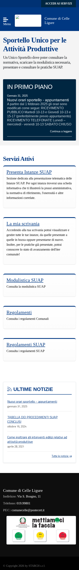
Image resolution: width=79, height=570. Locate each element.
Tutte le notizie (60, 456)
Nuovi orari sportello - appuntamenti (32, 401)
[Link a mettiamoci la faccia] (41, 530)
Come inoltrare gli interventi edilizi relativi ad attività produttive (37, 439)
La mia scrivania (23, 223)
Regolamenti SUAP (25, 344)
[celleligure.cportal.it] (28, 20)
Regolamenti (19, 312)
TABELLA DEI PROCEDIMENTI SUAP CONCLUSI (32, 419)
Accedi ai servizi (58, 3)
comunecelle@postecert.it (28, 510)
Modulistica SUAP (24, 280)
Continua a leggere (61, 131)
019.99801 (23, 503)
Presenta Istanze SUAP (29, 172)
